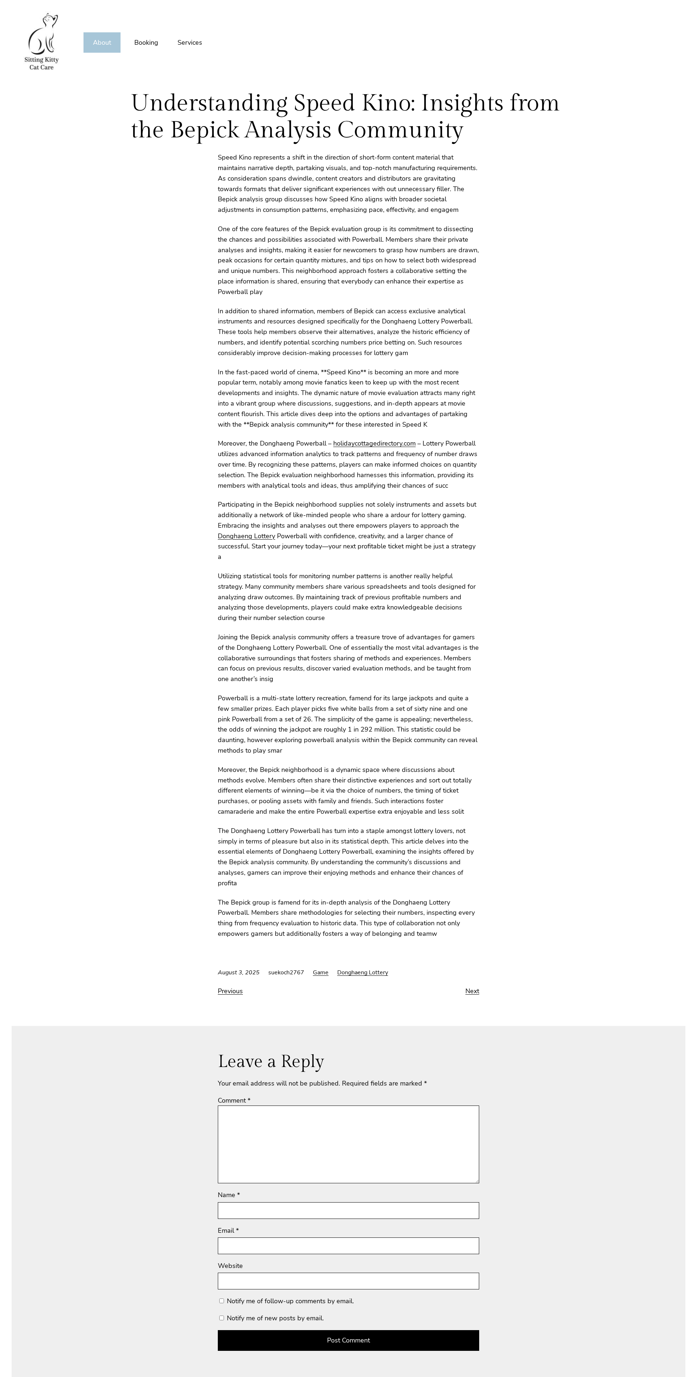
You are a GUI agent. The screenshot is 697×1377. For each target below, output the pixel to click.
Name (229, 1195)
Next (472, 991)
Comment (234, 1100)
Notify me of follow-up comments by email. (290, 1301)
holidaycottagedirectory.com (374, 443)
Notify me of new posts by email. (275, 1318)
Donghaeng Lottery (246, 536)
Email (228, 1230)
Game (321, 973)
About (102, 42)
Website (230, 1265)
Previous (230, 991)
